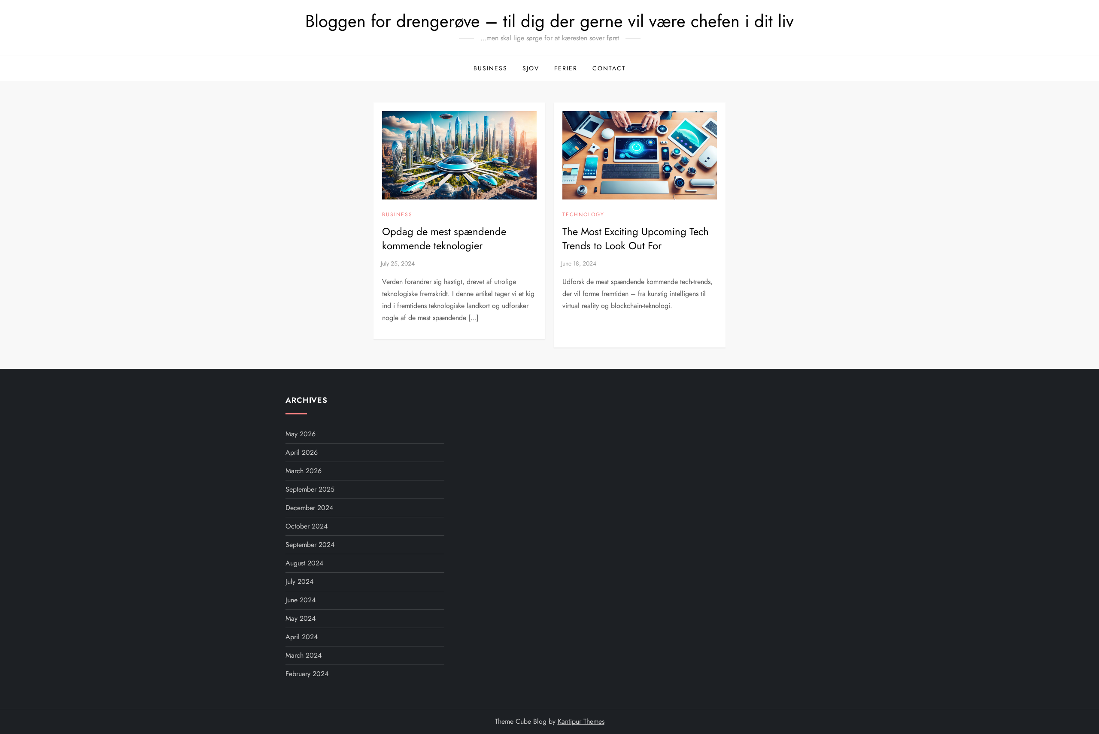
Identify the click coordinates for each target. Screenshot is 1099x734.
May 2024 (300, 618)
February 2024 (306, 674)
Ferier (565, 68)
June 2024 (300, 600)
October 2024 (306, 526)
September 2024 (309, 545)
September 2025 (309, 489)
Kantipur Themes (581, 721)
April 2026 (301, 452)
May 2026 (300, 434)
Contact (609, 68)
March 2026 (303, 471)
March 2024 (303, 655)
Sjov (530, 68)
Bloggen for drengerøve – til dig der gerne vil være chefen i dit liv (549, 21)
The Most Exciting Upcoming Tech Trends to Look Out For (635, 239)
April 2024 (301, 637)
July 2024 (299, 581)
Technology (583, 214)
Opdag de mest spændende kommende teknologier (444, 239)
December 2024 (309, 508)
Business (490, 68)
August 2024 (304, 563)
